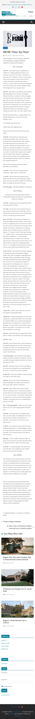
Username (4, 672)
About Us (4, 640)
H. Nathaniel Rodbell (19, 55)
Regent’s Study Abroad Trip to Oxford (15, 621)
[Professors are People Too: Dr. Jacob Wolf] (17, 570)
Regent (5, 48)
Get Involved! (5, 646)
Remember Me (7, 686)
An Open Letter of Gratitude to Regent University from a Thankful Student (19, 527)
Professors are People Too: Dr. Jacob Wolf (17, 590)
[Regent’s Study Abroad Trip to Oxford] (17, 602)
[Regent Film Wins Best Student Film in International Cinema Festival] (17, 539)
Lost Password (5, 695)
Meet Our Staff (5, 643)
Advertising (4, 649)
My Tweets (4, 663)
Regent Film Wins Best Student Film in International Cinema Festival (17, 558)
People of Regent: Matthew (12, 522)
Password (4, 679)
